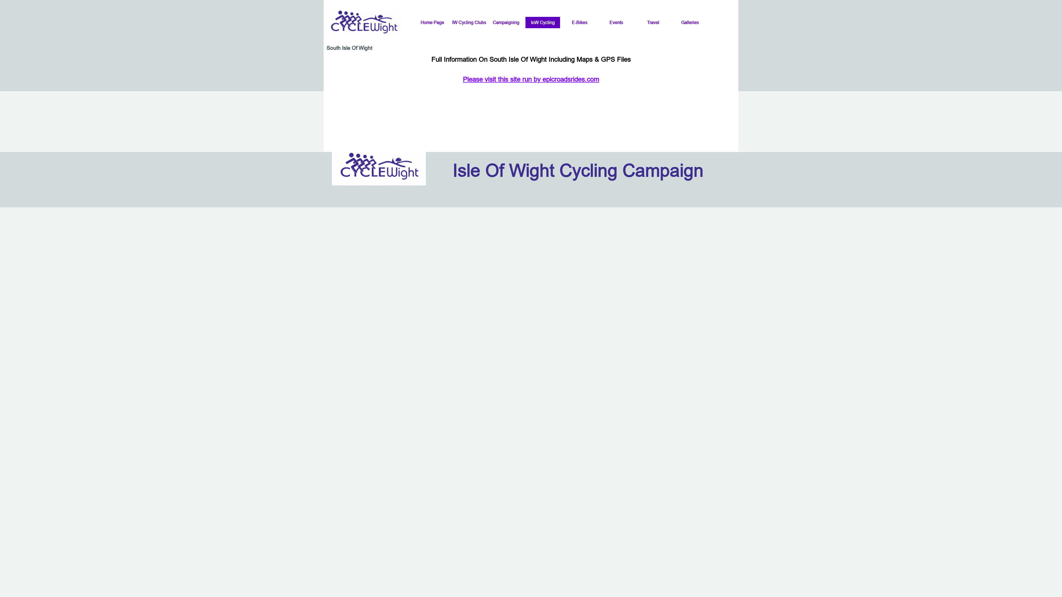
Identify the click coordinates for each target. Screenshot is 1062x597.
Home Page (432, 22)
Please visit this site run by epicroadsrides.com (531, 79)
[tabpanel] (531, 70)
